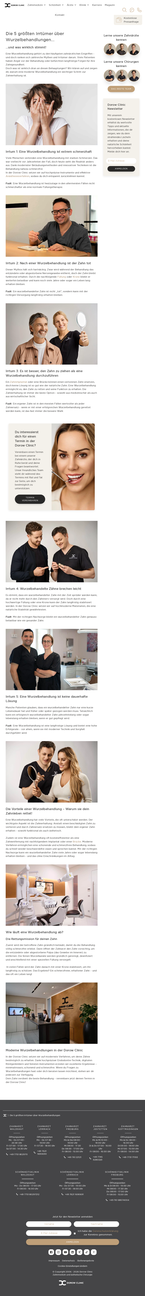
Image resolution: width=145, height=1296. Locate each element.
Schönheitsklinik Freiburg (117, 1173)
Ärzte (70, 5)
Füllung (61, 276)
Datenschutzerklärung (105, 1231)
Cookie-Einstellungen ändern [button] (72, 1266)
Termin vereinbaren (30, 499)
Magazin (110, 5)
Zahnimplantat (18, 381)
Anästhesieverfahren (17, 176)
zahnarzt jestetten (100, 1127)
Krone (76, 276)
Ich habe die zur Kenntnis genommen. (98, 1232)
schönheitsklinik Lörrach (72, 1173)
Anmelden (121, 168)
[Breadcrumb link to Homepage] (5, 1115)
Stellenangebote (85, 1260)
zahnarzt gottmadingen (128, 1127)
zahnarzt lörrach (44, 1127)
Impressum (54, 1260)
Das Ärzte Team (121, 89)
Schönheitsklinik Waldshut (27, 1173)
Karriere (97, 5)
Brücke (77, 841)
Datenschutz (68, 1260)
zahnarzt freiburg (72, 1127)
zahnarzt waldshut (16, 1127)
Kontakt (59, 14)
